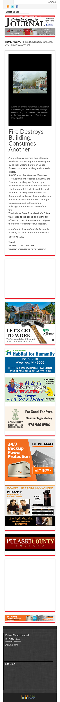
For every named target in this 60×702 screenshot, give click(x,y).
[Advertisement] (33, 586)
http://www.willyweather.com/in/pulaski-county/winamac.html (30, 295)
